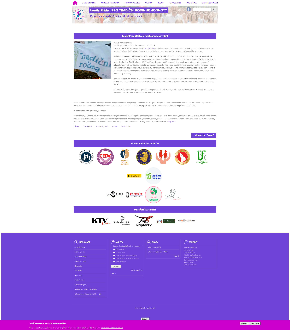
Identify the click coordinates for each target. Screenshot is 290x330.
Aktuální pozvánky (110, 3)
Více (175, 256)
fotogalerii (171, 121)
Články (148, 3)
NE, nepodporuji (120, 252)
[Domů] (79, 14)
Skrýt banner (254, 323)
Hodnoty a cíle (132, 3)
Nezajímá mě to (121, 262)
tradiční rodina (125, 126)
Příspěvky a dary (80, 257)
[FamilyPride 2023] (92, 80)
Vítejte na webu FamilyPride (157, 252)
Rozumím (244, 323)
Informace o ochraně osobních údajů (88, 294)
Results (113, 273)
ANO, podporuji (120, 249)
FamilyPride (149, 48)
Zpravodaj (78, 266)
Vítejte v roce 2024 (154, 247)
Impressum (79, 275)
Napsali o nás (79, 280)
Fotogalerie (175, 3)
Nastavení (145, 319)
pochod (114, 126)
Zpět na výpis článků (204, 135)
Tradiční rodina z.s (147, 308)
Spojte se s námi (210, 3)
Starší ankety (135, 270)
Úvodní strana (80, 247)
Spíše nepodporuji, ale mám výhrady (127, 258)
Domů (75, 2)
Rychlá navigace (80, 285)
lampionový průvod (102, 126)
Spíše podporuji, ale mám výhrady (126, 255)
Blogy (161, 3)
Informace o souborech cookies (112, 328)
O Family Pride (88, 3)
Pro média (192, 3)
